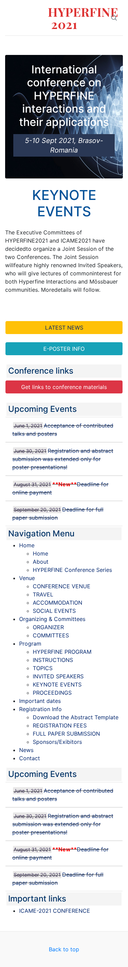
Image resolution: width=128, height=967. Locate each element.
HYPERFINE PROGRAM (62, 651)
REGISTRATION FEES (60, 725)
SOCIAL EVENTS (54, 610)
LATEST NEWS (64, 327)
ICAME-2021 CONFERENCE (54, 910)
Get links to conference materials (64, 387)
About (40, 561)
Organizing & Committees (52, 619)
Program (30, 643)
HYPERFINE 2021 (64, 17)
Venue (27, 578)
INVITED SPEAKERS (58, 676)
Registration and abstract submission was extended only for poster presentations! (62, 459)
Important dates (40, 700)
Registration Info (40, 709)
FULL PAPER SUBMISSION (66, 733)
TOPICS (43, 668)
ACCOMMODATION (57, 602)
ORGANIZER (48, 627)
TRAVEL (43, 594)
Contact (29, 758)
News (26, 750)
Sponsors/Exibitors (57, 741)
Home (26, 545)
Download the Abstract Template (75, 717)
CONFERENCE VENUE (61, 586)
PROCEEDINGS (52, 692)
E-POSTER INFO (64, 348)
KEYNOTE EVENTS (57, 684)
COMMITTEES (51, 635)
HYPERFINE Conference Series (72, 569)
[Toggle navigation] (20, 45)
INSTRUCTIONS (53, 659)
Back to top (64, 949)
